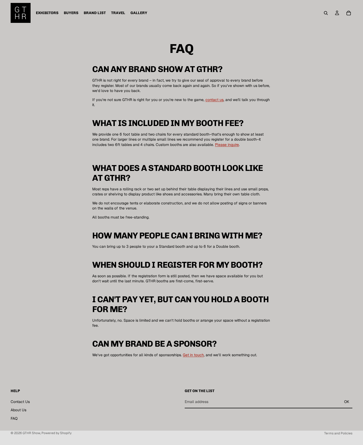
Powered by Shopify (56, 433)
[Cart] (348, 13)
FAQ (14, 418)
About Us (18, 410)
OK (346, 401)
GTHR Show (31, 433)
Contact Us (20, 401)
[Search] (326, 13)
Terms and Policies (338, 433)
